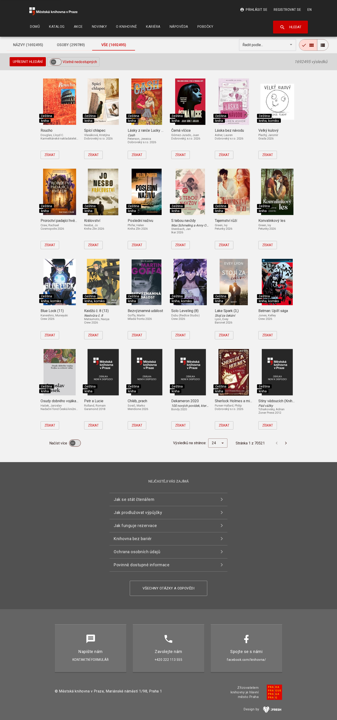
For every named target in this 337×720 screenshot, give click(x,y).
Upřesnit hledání (28, 62)
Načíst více (58, 443)
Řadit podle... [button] (253, 45)
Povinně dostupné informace (141, 564)
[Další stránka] (285, 443)
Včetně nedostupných (80, 62)
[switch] (56, 62)
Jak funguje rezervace (135, 525)
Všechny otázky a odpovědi (169, 588)
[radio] (308, 44)
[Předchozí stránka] (276, 443)
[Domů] (53, 11)
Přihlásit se (253, 10)
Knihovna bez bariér (133, 538)
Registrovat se (287, 9)
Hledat (290, 27)
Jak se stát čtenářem (134, 499)
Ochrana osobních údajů (137, 551)
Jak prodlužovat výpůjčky (138, 512)
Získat (49, 155)
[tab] (28, 44)
